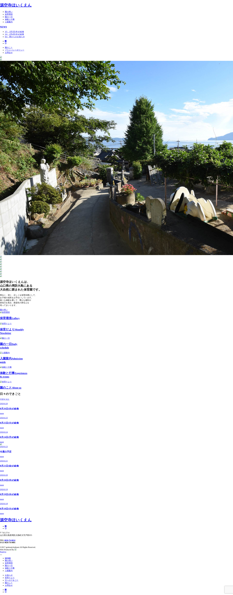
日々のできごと (11, 580)
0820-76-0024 (9, 540)
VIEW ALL (4, 399)
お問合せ (9, 53)
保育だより (10, 578)
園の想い (9, 12)
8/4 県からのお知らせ (15, 37)
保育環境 (9, 14)
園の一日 (9, 17)
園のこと (9, 47)
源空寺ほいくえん (16, 5)
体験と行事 (10, 19)
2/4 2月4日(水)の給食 (14, 34)
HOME (8, 558)
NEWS (3, 27)
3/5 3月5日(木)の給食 (14, 32)
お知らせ (9, 575)
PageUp (3, 552)
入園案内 (9, 22)
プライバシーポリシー (14, 50)
